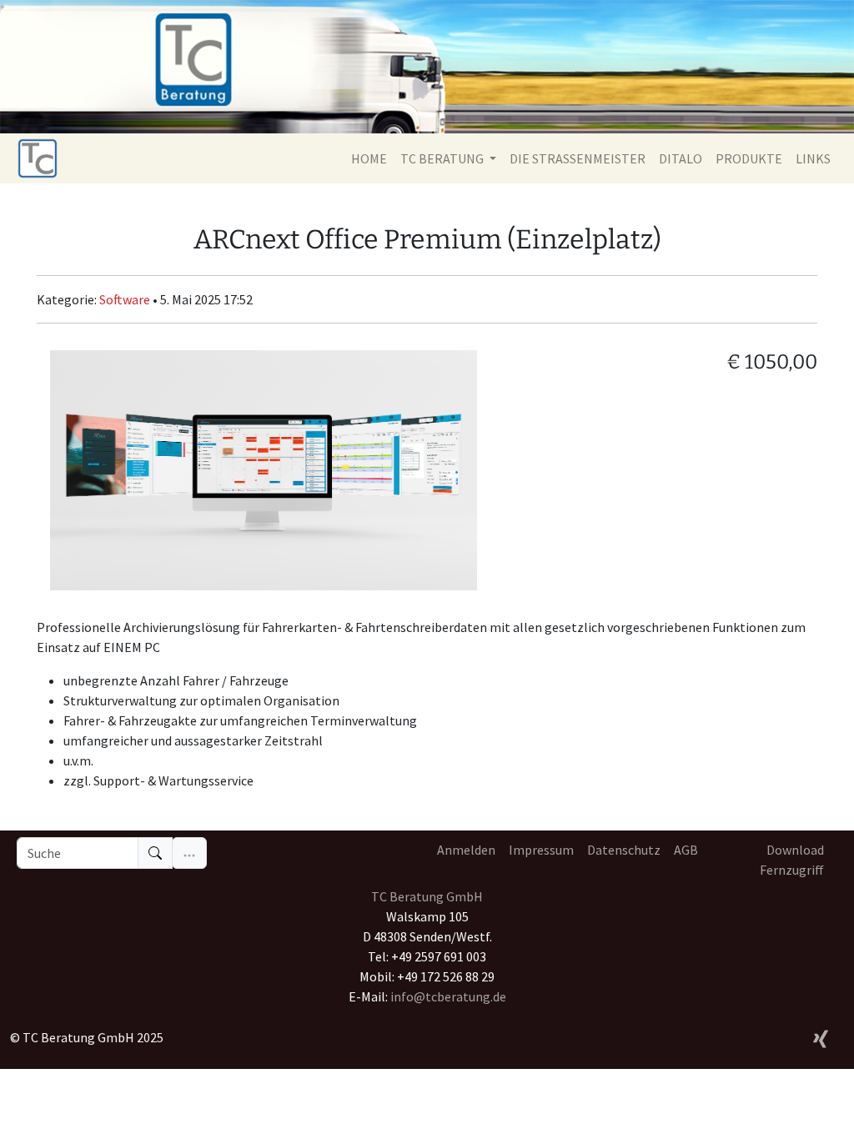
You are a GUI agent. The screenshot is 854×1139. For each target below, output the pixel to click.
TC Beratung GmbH (427, 896)
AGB (686, 849)
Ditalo (680, 158)
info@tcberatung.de (448, 996)
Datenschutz (624, 849)
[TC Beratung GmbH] (37, 158)
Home (369, 158)
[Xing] (821, 1036)
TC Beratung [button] (443, 158)
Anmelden (466, 849)
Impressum (541, 849)
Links (813, 158)
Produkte (749, 158)
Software (126, 299)
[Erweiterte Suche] (189, 853)
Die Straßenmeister (578, 158)
